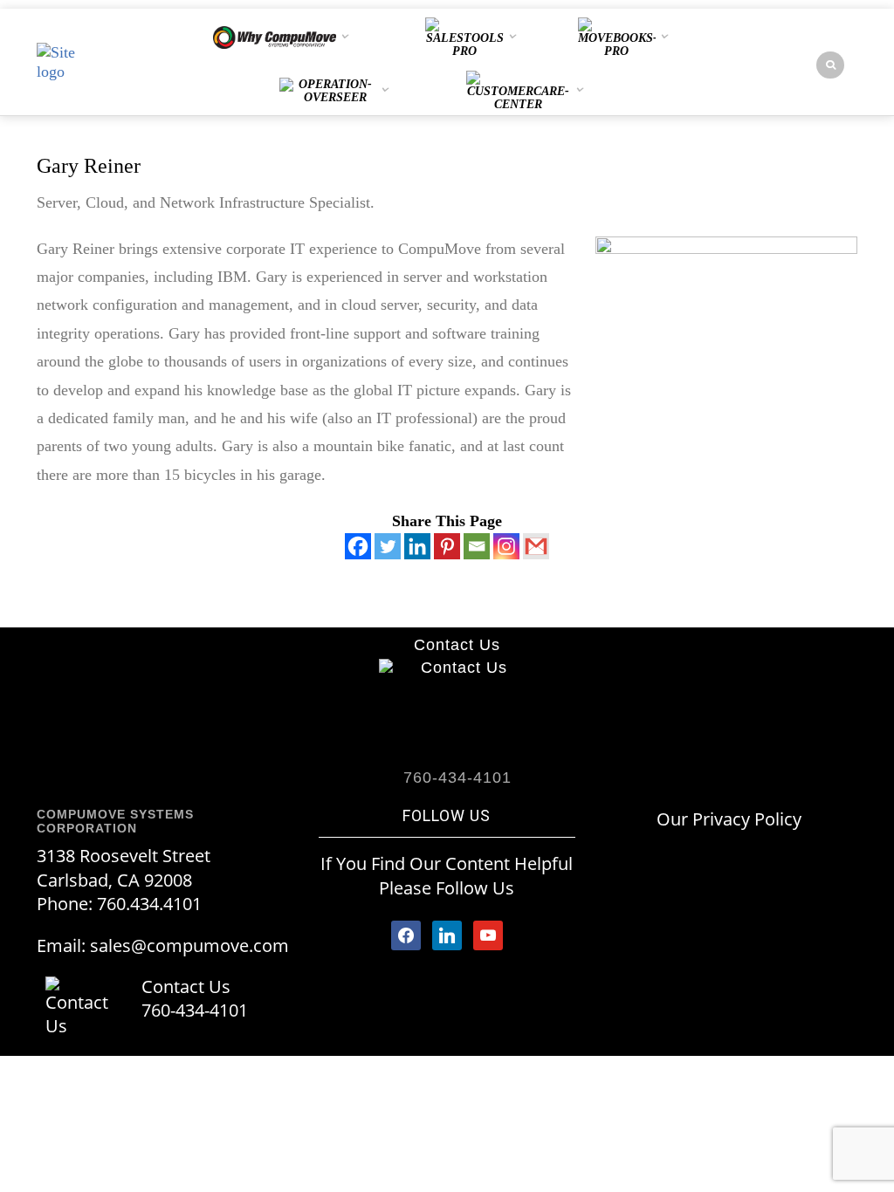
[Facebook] (358, 546)
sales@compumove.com (189, 945)
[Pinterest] (447, 546)
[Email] (477, 546)
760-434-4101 (194, 1010)
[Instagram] (506, 546)
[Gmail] (536, 546)
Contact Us (457, 645)
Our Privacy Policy (729, 819)
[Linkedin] (417, 546)
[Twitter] (388, 546)
